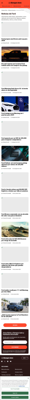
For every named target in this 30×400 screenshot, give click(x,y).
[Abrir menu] (2, 3)
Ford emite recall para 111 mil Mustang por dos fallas (14, 291)
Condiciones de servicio (20, 351)
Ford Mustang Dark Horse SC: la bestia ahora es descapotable (14, 89)
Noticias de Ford (20, 10)
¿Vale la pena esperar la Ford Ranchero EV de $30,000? (14, 315)
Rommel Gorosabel (7, 92)
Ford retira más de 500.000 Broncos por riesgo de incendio (13, 239)
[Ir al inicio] (7, 358)
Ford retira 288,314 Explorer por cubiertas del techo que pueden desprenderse (12, 265)
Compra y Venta (18, 372)
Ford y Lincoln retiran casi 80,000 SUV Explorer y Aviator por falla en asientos (14, 190)
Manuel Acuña (6, 43)
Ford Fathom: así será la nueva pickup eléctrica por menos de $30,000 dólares (14, 164)
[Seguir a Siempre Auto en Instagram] (7, 361)
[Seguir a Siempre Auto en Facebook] (1, 361)
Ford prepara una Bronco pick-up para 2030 (14, 39)
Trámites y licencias (5, 374)
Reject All (15, 393)
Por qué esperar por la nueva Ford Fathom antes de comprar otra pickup (14, 64)
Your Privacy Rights (15, 388)
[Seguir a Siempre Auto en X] (4, 361)
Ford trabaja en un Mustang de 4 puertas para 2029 (12, 114)
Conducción (4, 372)
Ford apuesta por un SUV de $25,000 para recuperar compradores (13, 139)
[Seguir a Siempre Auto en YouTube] (10, 361)
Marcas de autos (6, 6)
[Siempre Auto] (15, 3)
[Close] (28, 378)
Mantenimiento (17, 6)
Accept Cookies (15, 397)
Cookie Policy (22, 386)
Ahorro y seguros (19, 374)
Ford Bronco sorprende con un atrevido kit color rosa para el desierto (14, 215)
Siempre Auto (4, 10)
